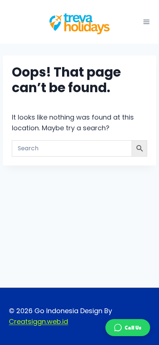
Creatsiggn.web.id (38, 321)
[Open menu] (146, 22)
